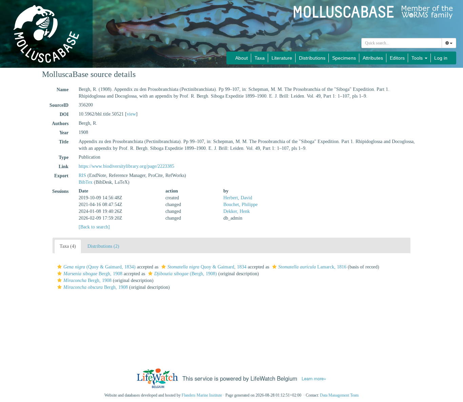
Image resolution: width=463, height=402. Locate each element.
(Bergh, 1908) (185, 273)
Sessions (60, 191)
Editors (397, 58)
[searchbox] (402, 43)
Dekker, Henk (236, 211)
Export (61, 175)
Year (63, 132)
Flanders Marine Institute (202, 395)
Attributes (373, 58)
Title (63, 141)
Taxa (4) (68, 246)
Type (63, 157)
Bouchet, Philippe (240, 204)
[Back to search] (94, 226)
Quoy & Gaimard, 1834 (206, 266)
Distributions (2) (103, 246)
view (131, 114)
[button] (59, 266)
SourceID (58, 105)
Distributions (312, 58)
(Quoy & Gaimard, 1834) (99, 266)
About (241, 58)
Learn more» (314, 379)
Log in (440, 58)
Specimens (344, 58)
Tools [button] (417, 58)
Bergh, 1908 (92, 273)
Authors (60, 123)
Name (62, 89)
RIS (82, 175)
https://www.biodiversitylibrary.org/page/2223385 (126, 166)
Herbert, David (237, 197)
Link (63, 166)
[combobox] (401, 43)
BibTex (86, 182)
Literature (281, 58)
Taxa (260, 58)
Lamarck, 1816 (312, 266)
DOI (64, 114)
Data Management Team (339, 395)
